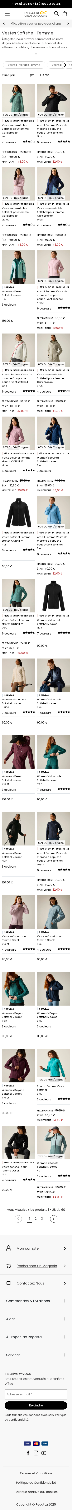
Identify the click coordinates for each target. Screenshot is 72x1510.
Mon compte (28, 1248)
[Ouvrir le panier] (64, 13)
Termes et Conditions (36, 1473)
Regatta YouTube (43, 1453)
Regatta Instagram (36, 1453)
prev (4, 23)
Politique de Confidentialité (36, 1482)
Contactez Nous (30, 1283)
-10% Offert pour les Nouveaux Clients (36, 24)
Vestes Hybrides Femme (24, 65)
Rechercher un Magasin (37, 1265)
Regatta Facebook (28, 1453)
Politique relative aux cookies (36, 1492)
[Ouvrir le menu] (7, 13)
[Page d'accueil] (36, 13)
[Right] (65, 65)
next (68, 23)
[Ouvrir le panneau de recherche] (56, 13)
